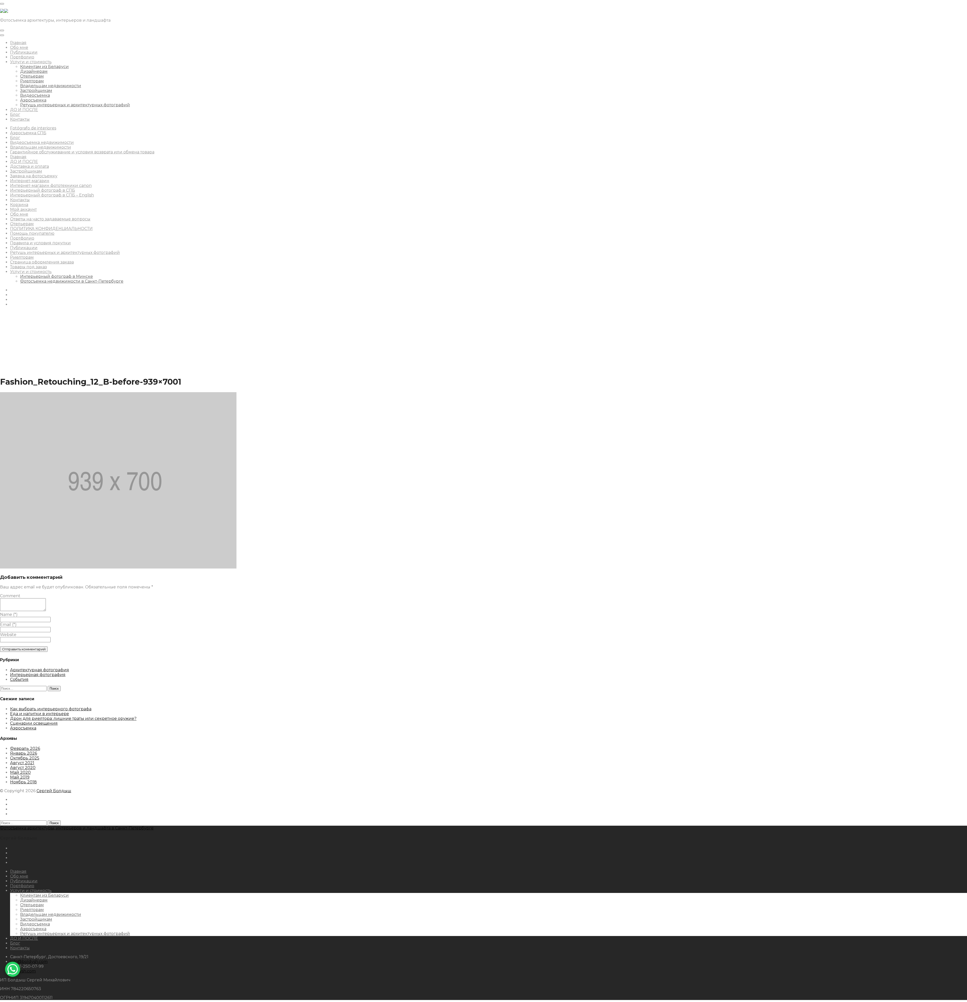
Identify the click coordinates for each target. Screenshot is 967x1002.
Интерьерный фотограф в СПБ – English (52, 195)
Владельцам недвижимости (50, 85)
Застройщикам (36, 90)
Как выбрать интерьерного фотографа (50, 709)
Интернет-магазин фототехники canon (51, 185)
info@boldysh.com (29, 961)
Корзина (19, 204)
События (19, 679)
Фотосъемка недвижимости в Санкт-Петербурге (71, 281)
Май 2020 (20, 772)
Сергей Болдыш (54, 790)
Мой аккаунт (23, 209)
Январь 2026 (23, 753)
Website (8, 634)
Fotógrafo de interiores (33, 128)
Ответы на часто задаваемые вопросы (50, 219)
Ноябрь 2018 (23, 782)
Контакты (20, 119)
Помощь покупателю (32, 233)
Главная (18, 42)
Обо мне (19, 47)
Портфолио (22, 57)
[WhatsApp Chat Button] (12, 969)
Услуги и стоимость (31, 61)
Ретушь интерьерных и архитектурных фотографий (75, 105)
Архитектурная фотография (39, 669)
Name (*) (9, 614)
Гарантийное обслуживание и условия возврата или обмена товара (82, 152)
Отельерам (32, 76)
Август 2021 (22, 762)
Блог (15, 114)
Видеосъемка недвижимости (42, 142)
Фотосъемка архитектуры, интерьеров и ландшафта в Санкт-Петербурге (77, 828)
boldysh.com (23, 971)
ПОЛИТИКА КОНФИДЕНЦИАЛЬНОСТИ (51, 228)
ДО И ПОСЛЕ (24, 109)
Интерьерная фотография (37, 674)
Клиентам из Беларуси (44, 66)
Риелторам (32, 81)
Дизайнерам (34, 71)
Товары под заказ (28, 266)
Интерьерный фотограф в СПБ (42, 190)
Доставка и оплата (29, 166)
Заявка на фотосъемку (33, 176)
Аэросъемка (33, 100)
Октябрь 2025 (24, 758)
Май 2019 (19, 777)
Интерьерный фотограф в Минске (56, 276)
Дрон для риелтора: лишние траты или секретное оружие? (73, 718)
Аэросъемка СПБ (28, 132)
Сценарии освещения (34, 723)
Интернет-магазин (29, 180)
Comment (10, 595)
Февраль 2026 (25, 748)
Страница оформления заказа (42, 262)
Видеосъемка (35, 95)
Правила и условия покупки (40, 243)
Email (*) (8, 624)
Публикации (24, 52)
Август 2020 (23, 767)
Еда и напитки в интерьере (39, 713)
